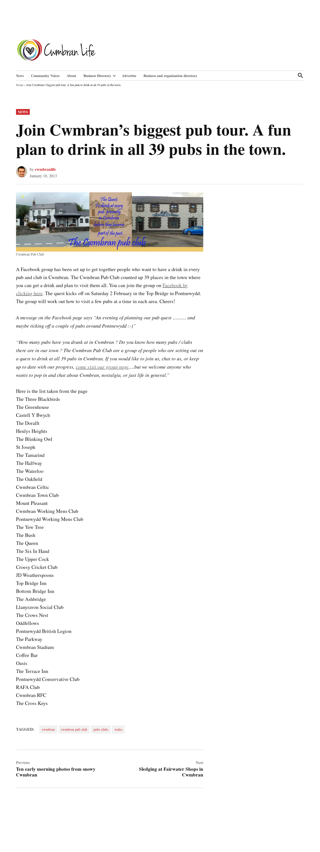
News (20, 75)
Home (19, 85)
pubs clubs (101, 729)
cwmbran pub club (74, 729)
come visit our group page (102, 366)
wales (118, 729)
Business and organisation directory (170, 75)
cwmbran (48, 729)
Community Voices (45, 75)
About (71, 75)
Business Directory (97, 75)
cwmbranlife (45, 169)
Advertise (129, 75)
